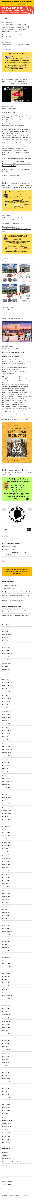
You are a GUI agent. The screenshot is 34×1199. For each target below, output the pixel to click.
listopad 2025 (6, 650)
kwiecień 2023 (6, 730)
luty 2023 (5, 736)
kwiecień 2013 (6, 1040)
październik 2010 (7, 1097)
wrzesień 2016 (6, 935)
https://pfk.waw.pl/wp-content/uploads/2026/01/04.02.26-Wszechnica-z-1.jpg (16, 228)
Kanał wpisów (6, 1178)
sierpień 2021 (6, 788)
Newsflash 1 (5, 1195)
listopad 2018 (6, 858)
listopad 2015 (6, 963)
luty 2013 (5, 1046)
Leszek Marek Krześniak (9, 610)
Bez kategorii (6, 1158)
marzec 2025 (6, 673)
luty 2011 (4, 1091)
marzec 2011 (5, 1088)
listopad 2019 (6, 832)
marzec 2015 (6, 986)
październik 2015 (7, 967)
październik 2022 (7, 749)
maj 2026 (5, 631)
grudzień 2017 (6, 890)
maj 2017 (4, 909)
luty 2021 (5, 800)
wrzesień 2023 (6, 717)
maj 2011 (4, 1085)
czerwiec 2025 (6, 663)
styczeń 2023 (6, 740)
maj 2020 (5, 816)
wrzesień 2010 (6, 1101)
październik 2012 (7, 1056)
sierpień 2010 (6, 1104)
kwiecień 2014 (6, 1005)
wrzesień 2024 (6, 685)
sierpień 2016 (6, 938)
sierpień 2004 (6, 1142)
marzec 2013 (6, 1043)
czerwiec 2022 (6, 756)
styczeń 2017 (6, 922)
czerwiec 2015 (6, 976)
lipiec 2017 (5, 903)
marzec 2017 (5, 915)
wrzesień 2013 (6, 1027)
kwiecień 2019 (6, 842)
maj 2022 (5, 759)
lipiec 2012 (5, 1059)
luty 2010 (5, 1114)
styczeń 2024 (6, 708)
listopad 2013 (6, 1021)
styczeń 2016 (6, 957)
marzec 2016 (6, 950)
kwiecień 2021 (6, 797)
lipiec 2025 (5, 660)
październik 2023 (7, 714)
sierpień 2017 (6, 899)
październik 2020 (7, 807)
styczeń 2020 (6, 826)
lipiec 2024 (5, 688)
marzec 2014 (6, 1008)
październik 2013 (7, 1024)
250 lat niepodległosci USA (10, 588)
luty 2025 (5, 676)
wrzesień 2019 (6, 835)
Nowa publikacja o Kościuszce (13, 349)
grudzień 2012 (6, 1053)
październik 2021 (7, 781)
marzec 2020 (6, 823)
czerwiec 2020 (6, 813)
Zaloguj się (5, 1174)
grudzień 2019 (6, 829)
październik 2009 (7, 1120)
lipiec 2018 (5, 867)
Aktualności (5, 1152)
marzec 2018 (6, 880)
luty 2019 (5, 848)
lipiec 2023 (5, 720)
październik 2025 (7, 653)
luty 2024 (5, 704)
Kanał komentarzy (7, 1181)
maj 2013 (5, 1037)
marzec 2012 (5, 1072)
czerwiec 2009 (6, 1126)
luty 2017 (5, 919)
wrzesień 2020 (6, 810)
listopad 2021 (6, 778)
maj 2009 (5, 1129)
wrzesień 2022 (6, 752)
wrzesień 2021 (6, 784)
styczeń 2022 (6, 772)
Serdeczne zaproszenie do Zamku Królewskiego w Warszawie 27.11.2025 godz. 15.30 (16, 472)
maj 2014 (5, 1002)
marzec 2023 (6, 733)
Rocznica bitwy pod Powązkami (21, 615)
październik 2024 (7, 682)
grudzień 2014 (6, 992)
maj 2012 (4, 1066)
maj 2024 (5, 695)
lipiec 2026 (5, 625)
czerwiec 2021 (6, 791)
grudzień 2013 (6, 1018)
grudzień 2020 (6, 803)
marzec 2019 (6, 845)
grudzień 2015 (6, 960)
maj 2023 (5, 727)
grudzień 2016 (6, 925)
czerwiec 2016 (6, 941)
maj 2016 (5, 944)
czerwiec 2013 (6, 1034)
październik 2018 (7, 861)
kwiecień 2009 (6, 1133)
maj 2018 (5, 874)
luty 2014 (5, 1011)
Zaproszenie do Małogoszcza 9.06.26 (12, 600)
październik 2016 (7, 931)
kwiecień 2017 (6, 912)
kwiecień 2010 (6, 1107)
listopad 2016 (6, 928)
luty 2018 (5, 883)
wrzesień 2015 (6, 970)
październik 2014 (7, 995)
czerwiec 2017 (6, 906)
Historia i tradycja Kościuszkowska (12, 1162)
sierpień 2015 (6, 973)
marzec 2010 (6, 1110)
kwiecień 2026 (6, 634)
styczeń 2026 (6, 644)
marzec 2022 (6, 765)
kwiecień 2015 (6, 982)
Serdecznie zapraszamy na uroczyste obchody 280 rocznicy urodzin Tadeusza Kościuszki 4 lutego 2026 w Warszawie (17, 185)
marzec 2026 (6, 637)
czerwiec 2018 (6, 871)
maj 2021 (4, 794)
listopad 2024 (6, 679)
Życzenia (5, 309)
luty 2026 (5, 641)
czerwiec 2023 (6, 724)
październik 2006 (7, 1139)
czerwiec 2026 (6, 628)
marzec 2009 (6, 1136)
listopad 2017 (6, 893)
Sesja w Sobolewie (9, 109)
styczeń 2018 (6, 887)
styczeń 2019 (6, 851)
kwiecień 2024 (6, 698)
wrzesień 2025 (6, 656)
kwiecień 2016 (6, 947)
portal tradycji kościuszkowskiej (13, 9)
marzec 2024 (6, 701)
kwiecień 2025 (6, 669)
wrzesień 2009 (6, 1123)
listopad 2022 (6, 746)
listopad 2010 (6, 1094)
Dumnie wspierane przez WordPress (19, 1195)
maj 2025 (5, 666)
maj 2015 (5, 979)
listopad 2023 (6, 711)
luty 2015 (5, 989)
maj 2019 (5, 839)
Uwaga (4, 261)
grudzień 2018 (6, 855)
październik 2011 (7, 1078)
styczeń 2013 (6, 1050)
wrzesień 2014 (6, 998)
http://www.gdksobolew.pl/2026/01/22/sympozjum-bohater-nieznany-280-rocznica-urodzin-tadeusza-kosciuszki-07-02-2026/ (16, 164)
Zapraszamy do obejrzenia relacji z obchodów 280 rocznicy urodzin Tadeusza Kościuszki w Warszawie (14, 81)
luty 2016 (5, 954)
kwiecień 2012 (6, 1069)
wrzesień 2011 (6, 1082)
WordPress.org (6, 1184)
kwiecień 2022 (6, 762)
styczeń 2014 (6, 1014)
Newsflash (5, 1165)
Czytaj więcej (23, 4)
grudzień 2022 (6, 743)
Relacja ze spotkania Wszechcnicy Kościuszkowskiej (16, 592)
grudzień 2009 (6, 1117)
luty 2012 (5, 1075)
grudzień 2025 (6, 647)
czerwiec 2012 (6, 1062)
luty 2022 (5, 768)
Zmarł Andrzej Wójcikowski (9, 585)
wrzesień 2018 (6, 864)
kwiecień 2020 (6, 820)
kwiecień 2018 (6, 877)
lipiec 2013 (5, 1030)
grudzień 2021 (6, 775)
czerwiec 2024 (6, 692)
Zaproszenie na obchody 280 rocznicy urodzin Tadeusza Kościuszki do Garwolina (16, 47)
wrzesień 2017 (6, 896)
